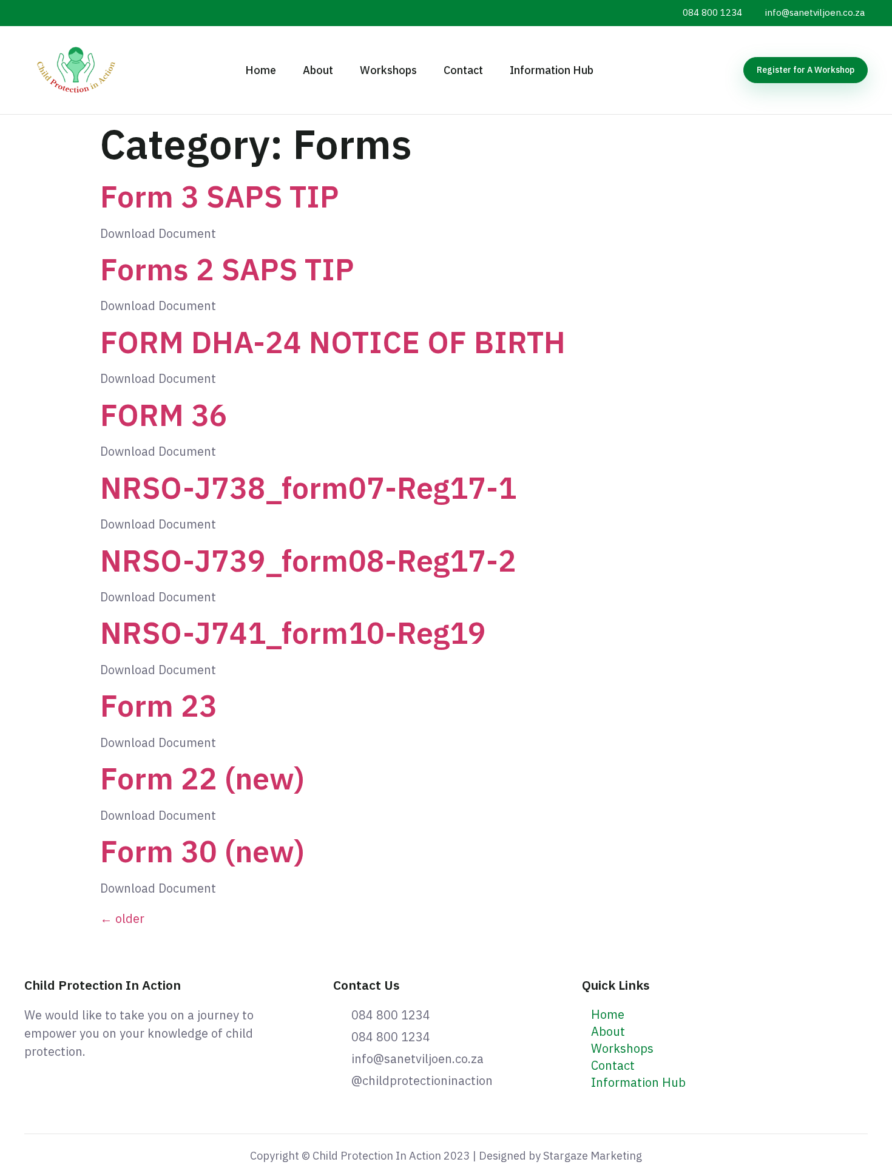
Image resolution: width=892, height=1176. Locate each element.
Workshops (388, 70)
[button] (805, 70)
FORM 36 (164, 414)
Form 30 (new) (202, 851)
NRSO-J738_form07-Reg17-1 (308, 487)
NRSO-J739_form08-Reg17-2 (308, 560)
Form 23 (158, 705)
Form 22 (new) (202, 778)
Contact (463, 70)
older (122, 918)
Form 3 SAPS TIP (219, 196)
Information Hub (551, 70)
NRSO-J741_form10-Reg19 (293, 632)
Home (260, 70)
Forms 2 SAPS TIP (227, 269)
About (318, 70)
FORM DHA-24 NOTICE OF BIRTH (333, 342)
